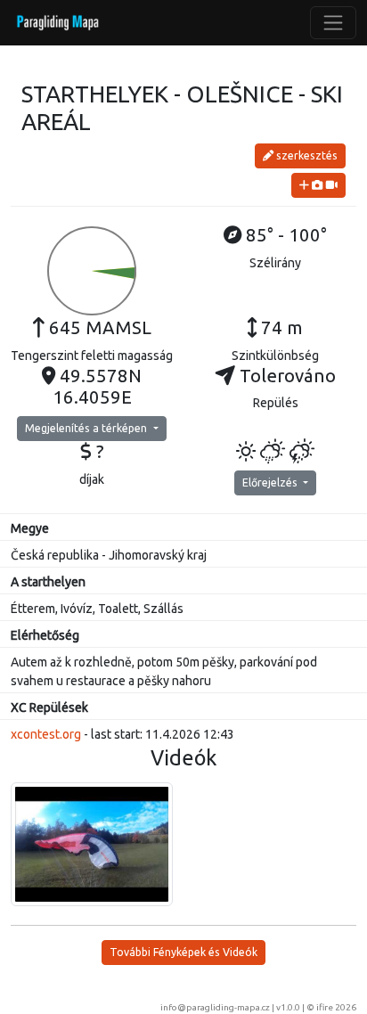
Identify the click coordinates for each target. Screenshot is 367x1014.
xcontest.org (46, 734)
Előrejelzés (271, 482)
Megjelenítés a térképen (87, 428)
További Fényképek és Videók (183, 952)
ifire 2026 (336, 1007)
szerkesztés (305, 155)
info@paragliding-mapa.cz (215, 1007)
